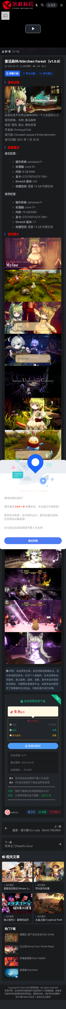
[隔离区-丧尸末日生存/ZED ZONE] (11, 937)
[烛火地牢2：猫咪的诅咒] (17, 903)
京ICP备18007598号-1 (25, 997)
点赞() (56, 812)
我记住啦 (33, 540)
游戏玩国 (34, 987)
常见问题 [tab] (30, 73)
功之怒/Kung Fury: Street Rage (37, 946)
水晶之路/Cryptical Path (48, 919)
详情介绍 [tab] (13, 73)
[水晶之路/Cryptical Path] (49, 903)
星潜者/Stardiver (29, 969)
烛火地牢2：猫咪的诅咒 (16, 919)
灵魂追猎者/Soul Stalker (33, 958)
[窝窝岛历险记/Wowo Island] (17, 872)
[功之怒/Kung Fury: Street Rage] (11, 949)
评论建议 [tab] (47, 73)
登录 (53, 5)
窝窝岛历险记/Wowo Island (17, 890)
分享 (32, 812)
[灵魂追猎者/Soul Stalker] (11, 961)
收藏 (44, 812)
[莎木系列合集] (49, 872)
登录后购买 (34, 746)
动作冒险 (27, 66)
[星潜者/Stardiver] (11, 973)
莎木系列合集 (42, 888)
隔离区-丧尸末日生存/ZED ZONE (37, 934)
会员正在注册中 (44, 997)
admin (14, 812)
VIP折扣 (35, 721)
